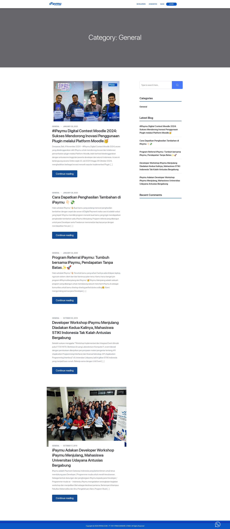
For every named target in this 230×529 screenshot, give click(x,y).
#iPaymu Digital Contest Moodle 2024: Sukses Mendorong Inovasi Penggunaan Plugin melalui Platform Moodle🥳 (85, 136)
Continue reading (65, 173)
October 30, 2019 (70, 318)
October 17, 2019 (70, 446)
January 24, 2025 (70, 253)
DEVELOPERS (141, 4)
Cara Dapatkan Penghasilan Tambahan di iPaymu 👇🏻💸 (86, 200)
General (56, 126)
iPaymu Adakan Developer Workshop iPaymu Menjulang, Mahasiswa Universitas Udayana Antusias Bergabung (83, 458)
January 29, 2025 (70, 126)
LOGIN (171, 4)
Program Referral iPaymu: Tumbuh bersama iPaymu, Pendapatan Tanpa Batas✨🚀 (82, 262)
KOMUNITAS (152, 4)
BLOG (162, 4)
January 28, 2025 (70, 193)
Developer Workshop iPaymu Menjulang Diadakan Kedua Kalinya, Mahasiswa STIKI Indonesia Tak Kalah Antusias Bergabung (85, 330)
